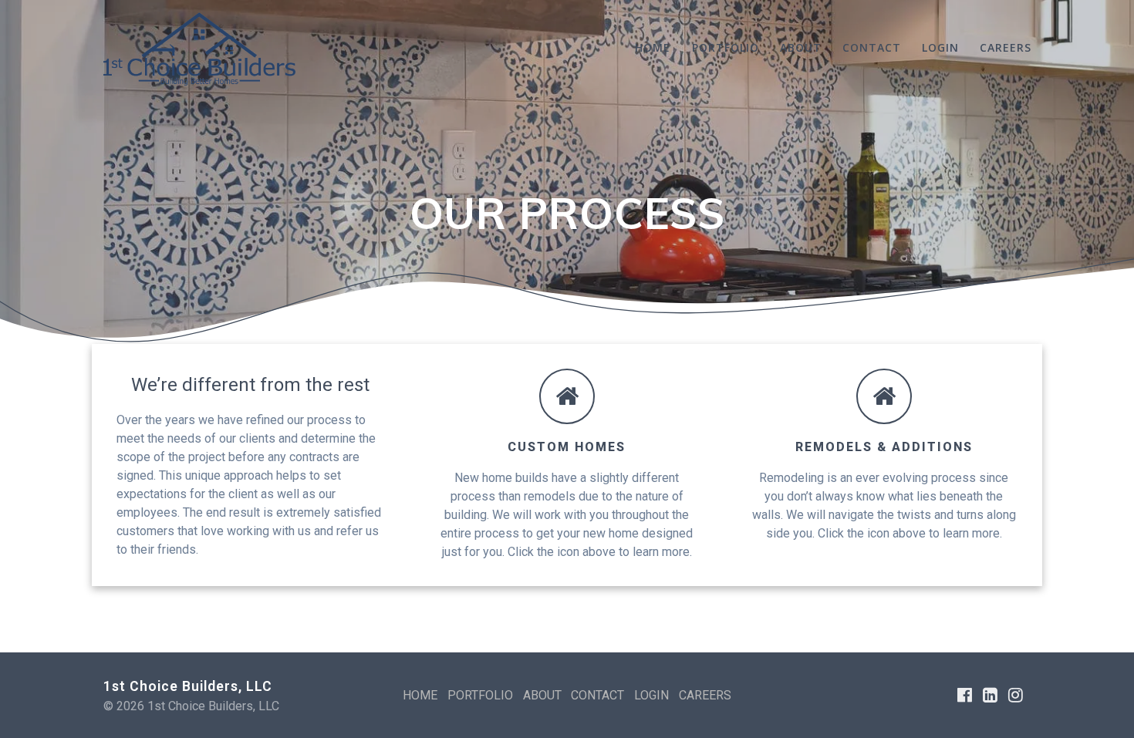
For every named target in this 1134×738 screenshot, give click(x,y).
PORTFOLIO (725, 47)
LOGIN (940, 47)
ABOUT (801, 47)
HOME (652, 47)
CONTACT (871, 47)
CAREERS (1005, 47)
